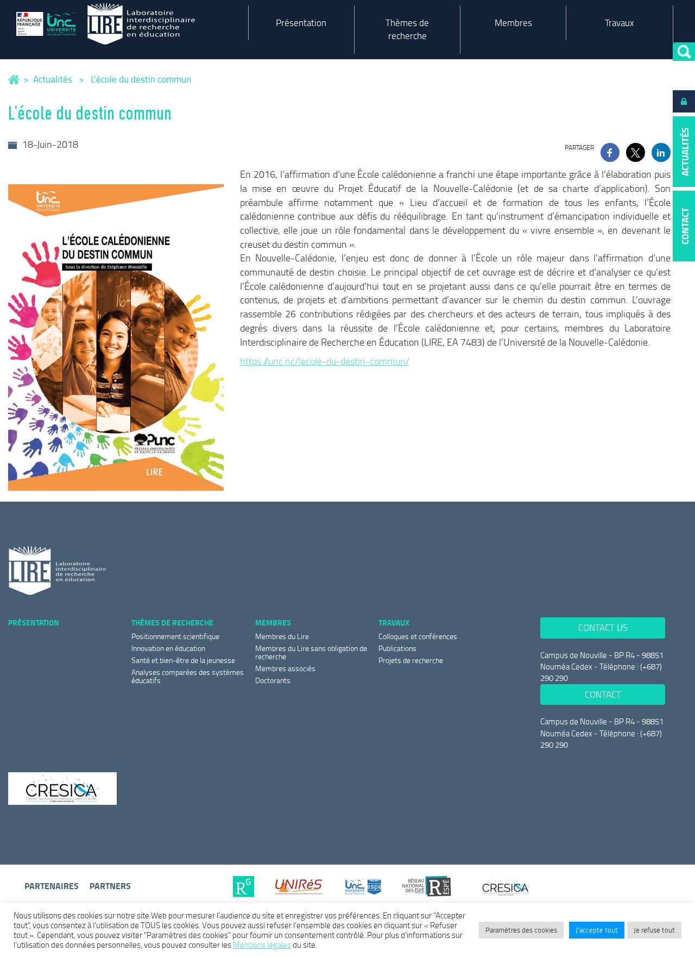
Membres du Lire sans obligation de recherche (311, 652)
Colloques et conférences (417, 636)
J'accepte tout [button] (597, 930)
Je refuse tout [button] (654, 930)
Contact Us (603, 627)
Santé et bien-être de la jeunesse (183, 660)
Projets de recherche (410, 660)
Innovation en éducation (168, 648)
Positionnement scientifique (175, 636)
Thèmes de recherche (407, 29)
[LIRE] (156, 24)
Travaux (619, 22)
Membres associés (285, 668)
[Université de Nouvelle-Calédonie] (48, 23)
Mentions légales (262, 944)
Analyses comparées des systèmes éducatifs (187, 676)
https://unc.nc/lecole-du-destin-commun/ (324, 360)
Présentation (301, 22)
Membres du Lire (282, 636)
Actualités (52, 79)
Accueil (14, 79)
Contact (603, 694)
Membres (513, 22)
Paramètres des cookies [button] (521, 930)
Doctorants (272, 680)
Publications (397, 648)
